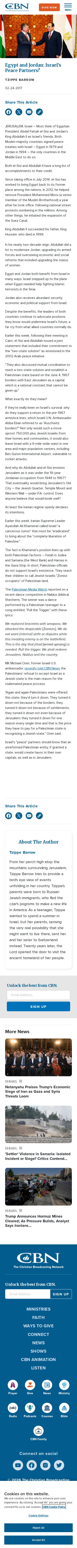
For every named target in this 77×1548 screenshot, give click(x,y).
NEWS (38, 1343)
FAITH (38, 1317)
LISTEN (38, 1368)
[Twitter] (18, 112)
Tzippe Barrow (20, 79)
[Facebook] (8, 112)
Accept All (38, 1540)
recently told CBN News (42, 668)
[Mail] (29, 112)
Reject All (38, 1528)
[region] (38, 1514)
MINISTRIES (39, 1309)
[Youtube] (18, 1465)
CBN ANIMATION (38, 1359)
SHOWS (38, 1351)
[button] (66, 7)
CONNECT (38, 1334)
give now (49, 7)
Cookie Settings (38, 1515)
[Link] (39, 112)
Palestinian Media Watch (29, 589)
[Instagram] (45, 1465)
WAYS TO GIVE (38, 1326)
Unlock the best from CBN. (32, 985)
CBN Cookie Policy (54, 1507)
